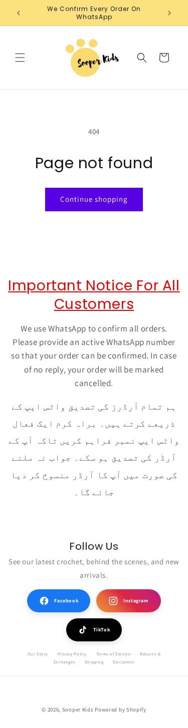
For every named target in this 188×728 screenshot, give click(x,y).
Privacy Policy (72, 653)
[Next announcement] (169, 13)
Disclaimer (123, 661)
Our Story (38, 653)
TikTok (101, 629)
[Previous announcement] (19, 13)
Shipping (94, 661)
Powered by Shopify (120, 709)
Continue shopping (94, 199)
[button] (20, 58)
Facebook (66, 600)
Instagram (135, 600)
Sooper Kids (78, 709)
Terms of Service (113, 653)
